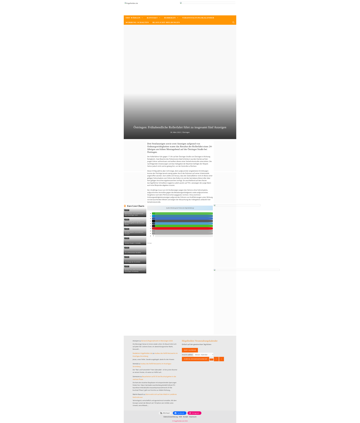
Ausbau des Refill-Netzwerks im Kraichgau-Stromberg (135, 270)
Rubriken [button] (170, 18)
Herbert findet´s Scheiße (133, 243)
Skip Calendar (190, 350)
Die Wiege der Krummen (132, 262)
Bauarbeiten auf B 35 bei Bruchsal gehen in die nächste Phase (134, 222)
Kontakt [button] (152, 18)
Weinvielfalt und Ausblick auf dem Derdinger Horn (134, 214)
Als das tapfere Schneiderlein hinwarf (134, 233)
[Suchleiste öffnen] (233, 22)
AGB (180, 417)
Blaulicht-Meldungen (166, 22)
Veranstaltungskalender (198, 18)
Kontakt (185, 417)
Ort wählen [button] (133, 18)
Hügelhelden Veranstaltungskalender (200, 341)
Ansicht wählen (187, 355)
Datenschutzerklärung (171, 417)
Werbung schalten (137, 22)
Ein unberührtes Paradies (133, 252)
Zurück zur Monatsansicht (195, 359)
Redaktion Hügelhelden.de (142, 353)
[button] (153, 213)
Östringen (186, 132)
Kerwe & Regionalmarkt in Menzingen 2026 (157, 341)
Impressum (192, 417)
